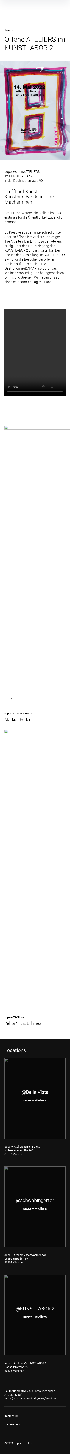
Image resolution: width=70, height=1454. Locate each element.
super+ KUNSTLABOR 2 (18, 713)
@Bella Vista (35, 1092)
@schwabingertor (35, 1200)
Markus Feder (17, 719)
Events (8, 30)
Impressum (11, 1416)
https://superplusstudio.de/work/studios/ (30, 1398)
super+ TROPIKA (14, 1017)
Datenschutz (12, 1424)
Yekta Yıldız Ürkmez (22, 1023)
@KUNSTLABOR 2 (35, 1309)
